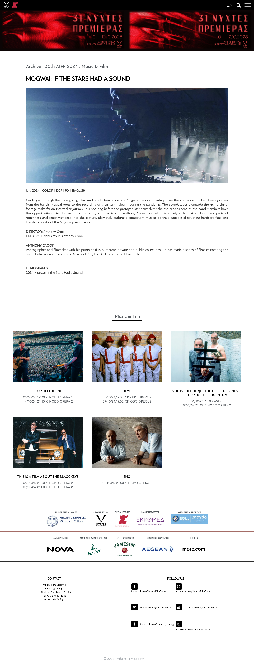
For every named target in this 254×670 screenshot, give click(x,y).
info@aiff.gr (58, 599)
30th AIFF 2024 (61, 66)
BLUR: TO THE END (47, 391)
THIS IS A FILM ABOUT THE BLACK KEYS (47, 477)
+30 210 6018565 (56, 596)
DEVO (127, 391)
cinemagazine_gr (193, 629)
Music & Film (95, 66)
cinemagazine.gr (54, 588)
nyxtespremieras (156, 607)
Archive (33, 66)
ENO (126, 477)
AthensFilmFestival (149, 591)
